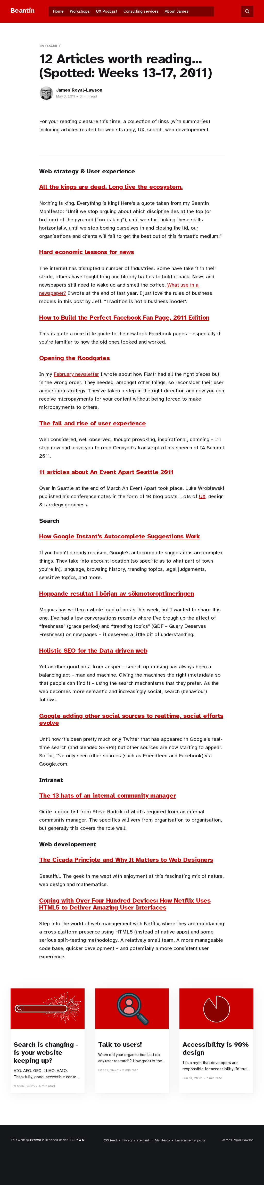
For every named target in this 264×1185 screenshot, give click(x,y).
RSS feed (110, 1140)
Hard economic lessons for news (86, 252)
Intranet (50, 45)
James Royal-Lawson (79, 90)
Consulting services (141, 11)
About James (176, 11)
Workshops (80, 11)
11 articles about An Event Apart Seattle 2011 (106, 472)
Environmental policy (190, 1140)
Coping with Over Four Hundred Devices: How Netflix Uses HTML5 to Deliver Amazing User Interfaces (125, 904)
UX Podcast (106, 11)
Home (58, 11)
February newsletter (76, 374)
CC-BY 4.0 (76, 1140)
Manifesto (162, 1140)
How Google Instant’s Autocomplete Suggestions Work (119, 536)
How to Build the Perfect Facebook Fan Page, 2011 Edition (124, 317)
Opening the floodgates (74, 358)
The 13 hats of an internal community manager (107, 795)
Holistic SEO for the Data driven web (93, 650)
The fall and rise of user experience (92, 423)
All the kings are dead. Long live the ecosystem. (111, 187)
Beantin (35, 1140)
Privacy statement (135, 1140)
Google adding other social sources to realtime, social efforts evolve (131, 719)
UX (202, 496)
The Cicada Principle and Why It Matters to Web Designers (126, 860)
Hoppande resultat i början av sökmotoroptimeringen (116, 593)
